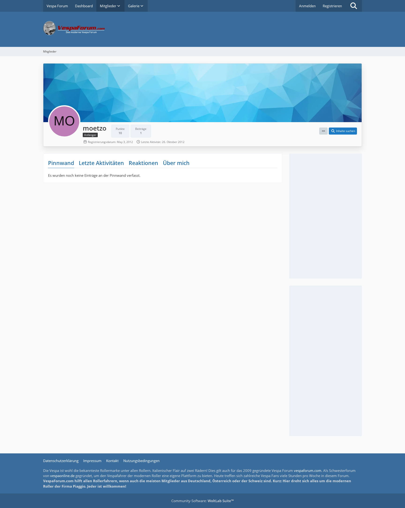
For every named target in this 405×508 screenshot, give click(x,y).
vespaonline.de (62, 475)
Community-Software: (202, 500)
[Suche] (353, 6)
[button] (323, 131)
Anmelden (307, 6)
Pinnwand (61, 163)
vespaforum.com (307, 470)
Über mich (176, 163)
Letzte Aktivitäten (101, 163)
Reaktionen (143, 163)
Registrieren (332, 6)
